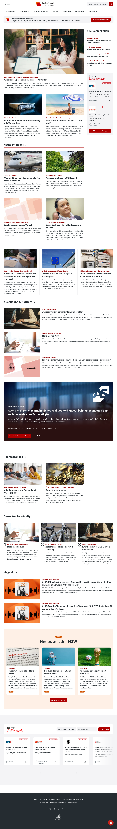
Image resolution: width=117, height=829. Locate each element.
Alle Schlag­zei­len (98, 31)
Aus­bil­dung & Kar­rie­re (18, 302)
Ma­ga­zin (9, 572)
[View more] (26, 144)
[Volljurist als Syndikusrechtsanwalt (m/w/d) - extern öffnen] (109, 101)
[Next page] (77, 773)
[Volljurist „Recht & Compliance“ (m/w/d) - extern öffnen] (109, 124)
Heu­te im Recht (14, 144)
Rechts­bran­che (13, 457)
